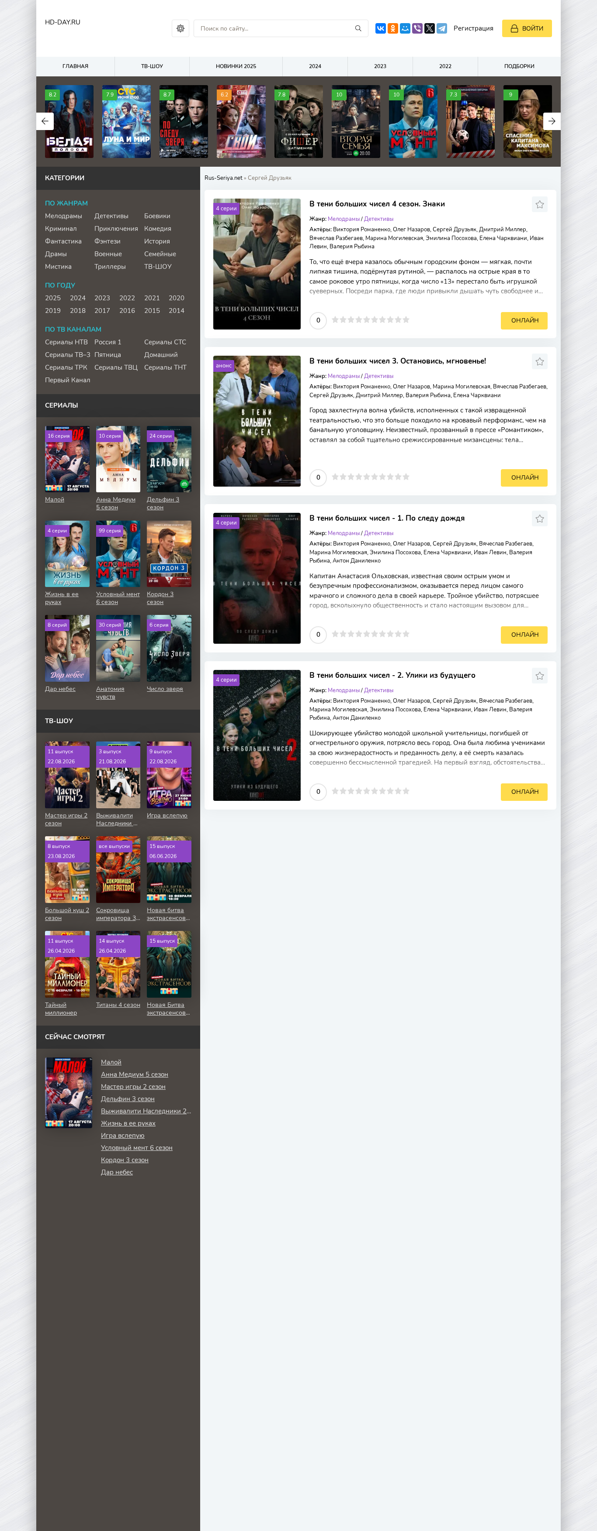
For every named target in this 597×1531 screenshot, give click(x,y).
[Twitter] (429, 28)
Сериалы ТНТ (165, 367)
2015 (152, 310)
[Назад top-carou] (45, 121)
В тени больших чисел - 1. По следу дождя (387, 518)
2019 (53, 310)
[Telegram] (442, 28)
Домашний (161, 354)
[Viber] (417, 28)
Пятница (107, 354)
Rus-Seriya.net (224, 178)
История (157, 241)
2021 (152, 298)
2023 (380, 66)
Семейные (160, 254)
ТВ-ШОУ (152, 66)
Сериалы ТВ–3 (67, 354)
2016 (127, 310)
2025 (53, 298)
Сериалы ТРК (66, 367)
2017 (102, 310)
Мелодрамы (63, 216)
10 (406, 319)
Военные (108, 254)
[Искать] (358, 28)
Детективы (378, 219)
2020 (176, 298)
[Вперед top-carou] (552, 121)
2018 (78, 310)
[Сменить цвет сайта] (180, 28)
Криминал (61, 228)
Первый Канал (67, 380)
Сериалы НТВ (66, 342)
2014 (176, 310)
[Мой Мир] (405, 28)
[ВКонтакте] (380, 28)
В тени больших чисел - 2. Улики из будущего (392, 675)
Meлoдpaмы (344, 219)
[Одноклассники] (393, 28)
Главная (75, 66)
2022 (445, 66)
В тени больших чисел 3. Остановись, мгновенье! (397, 361)
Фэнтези (107, 241)
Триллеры (110, 266)
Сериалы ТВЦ (116, 367)
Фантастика (63, 241)
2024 (315, 66)
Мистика (58, 266)
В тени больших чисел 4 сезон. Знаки (377, 204)
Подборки (519, 66)
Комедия (157, 228)
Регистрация (473, 28)
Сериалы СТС (165, 342)
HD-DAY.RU (62, 22)
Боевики (157, 216)
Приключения (116, 228)
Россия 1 (107, 342)
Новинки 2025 (236, 66)
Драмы (56, 254)
